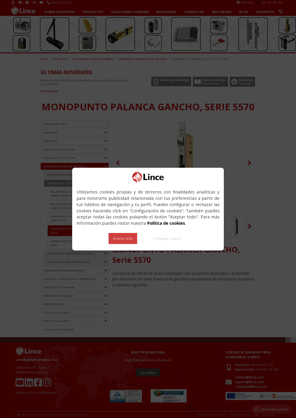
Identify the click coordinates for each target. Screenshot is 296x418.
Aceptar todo (123, 238)
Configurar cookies (167, 238)
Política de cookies (166, 223)
